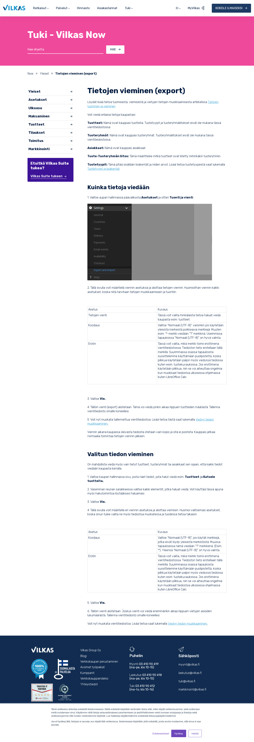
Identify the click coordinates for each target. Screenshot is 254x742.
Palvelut (61, 8)
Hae (113, 49)
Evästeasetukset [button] (160, 733)
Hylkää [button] (195, 733)
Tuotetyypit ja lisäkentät (103, 169)
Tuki (128, 8)
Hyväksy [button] (178, 733)
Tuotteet (36, 124)
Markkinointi (39, 149)
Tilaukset (36, 133)
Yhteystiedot (89, 684)
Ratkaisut (39, 8)
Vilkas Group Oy (90, 650)
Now (30, 73)
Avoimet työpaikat (92, 667)
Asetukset (37, 100)
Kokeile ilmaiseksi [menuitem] (229, 8)
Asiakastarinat (107, 8)
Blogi (83, 656)
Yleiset (44, 73)
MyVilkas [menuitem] (194, 8)
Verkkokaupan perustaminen (99, 661)
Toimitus (36, 141)
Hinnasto (83, 8)
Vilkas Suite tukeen (46, 176)
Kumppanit (87, 673)
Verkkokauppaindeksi (94, 678)
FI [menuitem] (177, 8)
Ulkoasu (35, 108)
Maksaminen (38, 116)
